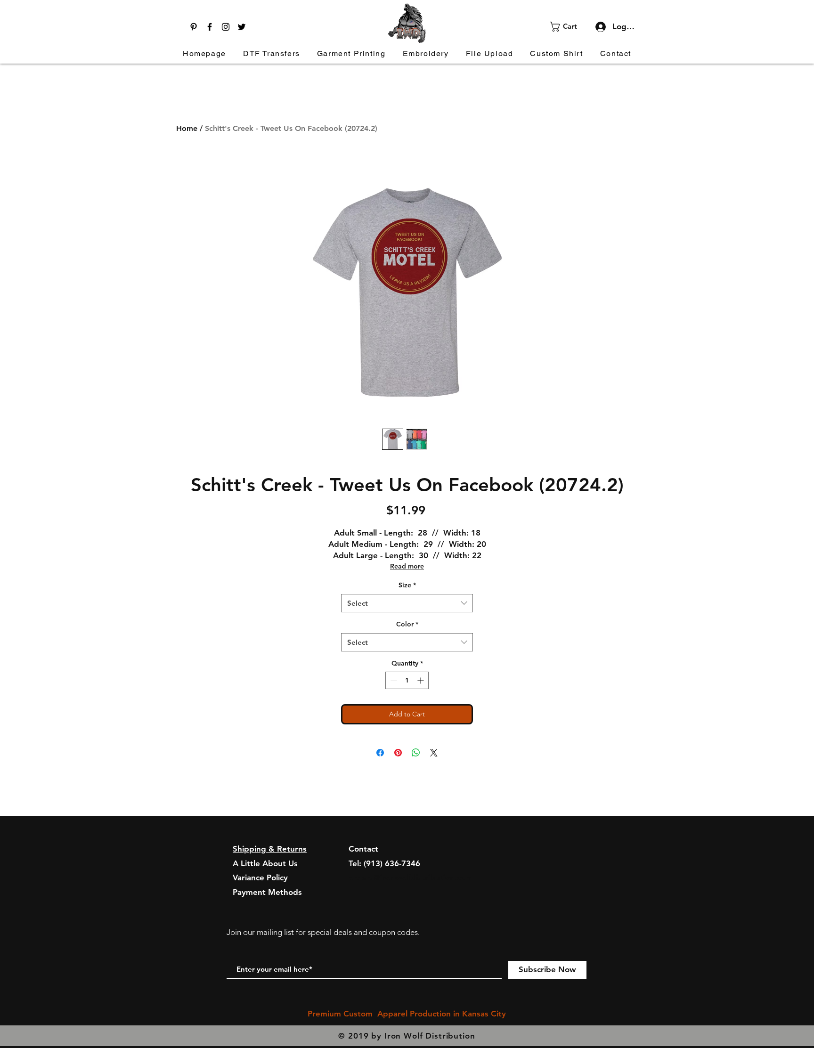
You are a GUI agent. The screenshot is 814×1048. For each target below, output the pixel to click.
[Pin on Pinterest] (398, 752)
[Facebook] (209, 27)
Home (186, 128)
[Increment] (421, 680)
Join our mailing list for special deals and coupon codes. (323, 932)
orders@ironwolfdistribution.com (410, 877)
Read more (407, 566)
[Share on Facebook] (380, 752)
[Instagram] (225, 27)
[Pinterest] (193, 27)
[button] (569, 27)
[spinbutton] (407, 680)
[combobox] (407, 603)
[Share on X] (434, 752)
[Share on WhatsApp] (416, 752)
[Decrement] (393, 680)
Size (407, 585)
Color (407, 624)
